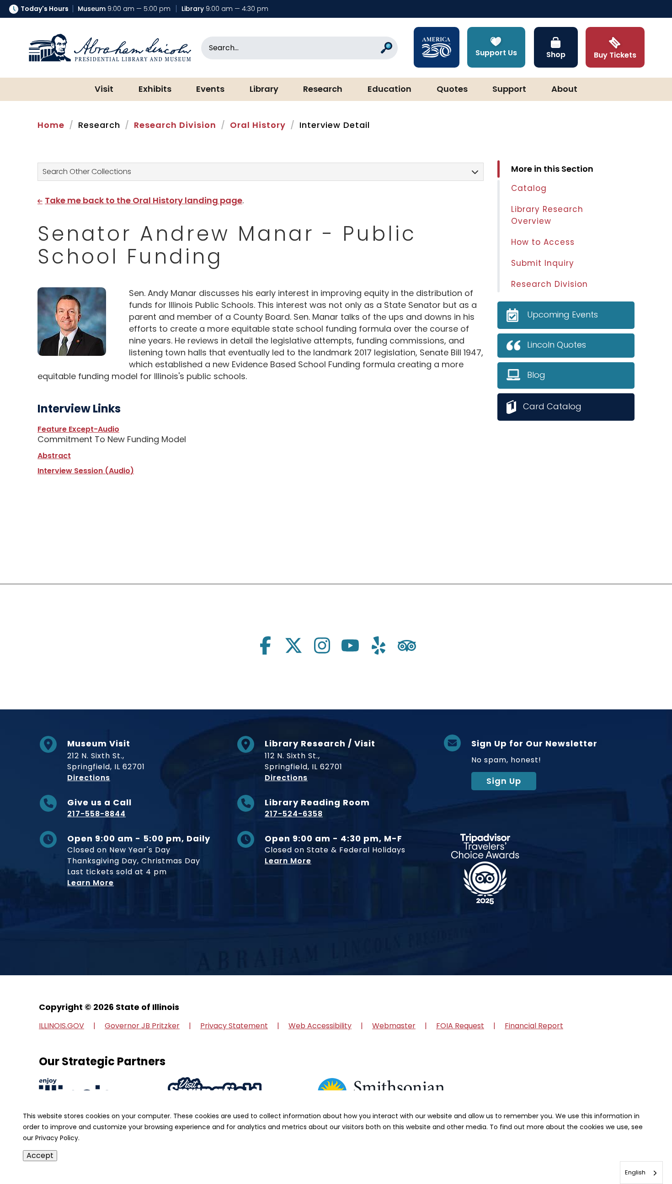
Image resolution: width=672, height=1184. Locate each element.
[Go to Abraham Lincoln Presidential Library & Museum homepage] (109, 48)
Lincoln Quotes (556, 344)
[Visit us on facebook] (265, 645)
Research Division (175, 125)
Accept (40, 1155)
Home (50, 125)
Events (210, 90)
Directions (88, 777)
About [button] (564, 90)
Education (389, 90)
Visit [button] (104, 90)
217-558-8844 (96, 814)
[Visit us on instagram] (322, 645)
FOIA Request (460, 1025)
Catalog (529, 188)
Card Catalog (552, 406)
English (635, 1172)
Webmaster (394, 1025)
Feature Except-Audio (78, 429)
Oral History (258, 125)
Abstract (54, 455)
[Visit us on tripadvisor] (407, 645)
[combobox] (641, 1172)
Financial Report (534, 1025)
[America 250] (436, 47)
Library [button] (264, 90)
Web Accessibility (320, 1025)
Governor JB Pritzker (142, 1025)
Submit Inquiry (542, 263)
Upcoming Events (562, 314)
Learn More (90, 882)
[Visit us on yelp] (378, 645)
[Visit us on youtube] (350, 645)
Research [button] (322, 90)
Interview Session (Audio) (85, 470)
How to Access (543, 242)
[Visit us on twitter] (293, 645)
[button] (637, 1149)
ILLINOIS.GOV (61, 1025)
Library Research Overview (547, 215)
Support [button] (509, 90)
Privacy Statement (234, 1025)
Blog (536, 375)
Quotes (452, 90)
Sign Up (503, 781)
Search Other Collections (87, 171)
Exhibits (155, 90)
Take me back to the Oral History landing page (143, 200)
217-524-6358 (294, 814)
